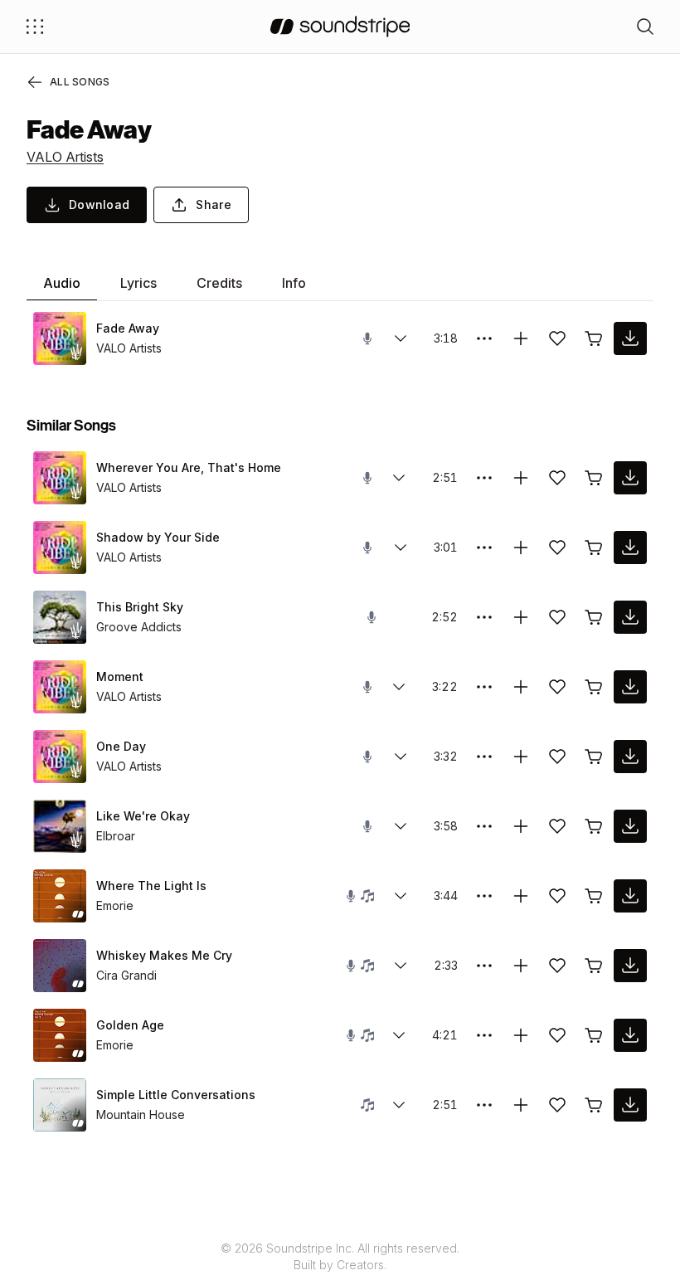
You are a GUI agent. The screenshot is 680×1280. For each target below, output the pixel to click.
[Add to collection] (520, 338)
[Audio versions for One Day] (400, 756)
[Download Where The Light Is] (630, 896)
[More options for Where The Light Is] (484, 896)
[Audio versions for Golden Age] (399, 1035)
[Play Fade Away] (59, 338)
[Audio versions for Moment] (399, 687)
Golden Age (130, 1025)
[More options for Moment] (484, 686)
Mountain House (140, 1114)
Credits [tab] (219, 283)
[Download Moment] (630, 686)
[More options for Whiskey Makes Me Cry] (484, 965)
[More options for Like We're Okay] (484, 826)
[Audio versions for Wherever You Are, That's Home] (399, 478)
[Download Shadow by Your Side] (630, 547)
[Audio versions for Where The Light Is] (400, 896)
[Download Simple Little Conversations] (630, 1105)
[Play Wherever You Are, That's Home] (59, 477)
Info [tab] (294, 283)
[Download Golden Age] (630, 1035)
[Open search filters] (645, 26)
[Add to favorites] (557, 338)
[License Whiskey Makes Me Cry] (593, 965)
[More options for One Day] (484, 756)
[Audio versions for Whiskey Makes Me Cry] (400, 965)
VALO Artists (65, 156)
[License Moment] (593, 686)
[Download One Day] (630, 756)
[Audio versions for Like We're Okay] (400, 826)
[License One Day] (593, 756)
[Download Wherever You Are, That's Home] (630, 477)
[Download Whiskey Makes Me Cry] (630, 965)
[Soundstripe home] (340, 26)
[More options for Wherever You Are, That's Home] (484, 477)
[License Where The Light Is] (593, 896)
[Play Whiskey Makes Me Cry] (59, 965)
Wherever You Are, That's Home (188, 467)
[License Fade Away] (593, 338)
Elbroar (115, 836)
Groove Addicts (139, 627)
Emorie (115, 905)
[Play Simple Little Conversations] (59, 1105)
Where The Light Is (151, 885)
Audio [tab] (61, 283)
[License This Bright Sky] (593, 617)
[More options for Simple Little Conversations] (484, 1105)
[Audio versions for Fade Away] (400, 338)
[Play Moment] (59, 686)
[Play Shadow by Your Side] (59, 547)
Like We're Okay (143, 816)
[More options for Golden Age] (484, 1035)
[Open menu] (35, 26)
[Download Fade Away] (630, 338)
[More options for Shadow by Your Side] (484, 547)
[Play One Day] (59, 756)
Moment (119, 676)
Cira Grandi (126, 975)
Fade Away (127, 328)
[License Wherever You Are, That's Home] (593, 477)
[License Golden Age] (593, 1035)
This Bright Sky (139, 607)
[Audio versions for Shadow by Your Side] (400, 547)
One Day (121, 746)
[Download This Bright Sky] (630, 617)
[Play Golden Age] (59, 1035)
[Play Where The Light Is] (59, 895)
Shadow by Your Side (158, 537)
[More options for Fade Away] (484, 338)
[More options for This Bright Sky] (484, 617)
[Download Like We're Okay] (630, 826)
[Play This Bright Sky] (59, 617)
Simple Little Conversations (175, 1095)
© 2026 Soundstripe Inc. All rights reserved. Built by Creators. (340, 1256)
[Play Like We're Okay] (59, 826)
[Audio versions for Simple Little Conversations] (399, 1105)
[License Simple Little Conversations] (593, 1105)
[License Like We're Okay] (593, 826)
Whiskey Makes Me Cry (164, 955)
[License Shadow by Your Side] (593, 547)
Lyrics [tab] (138, 283)
